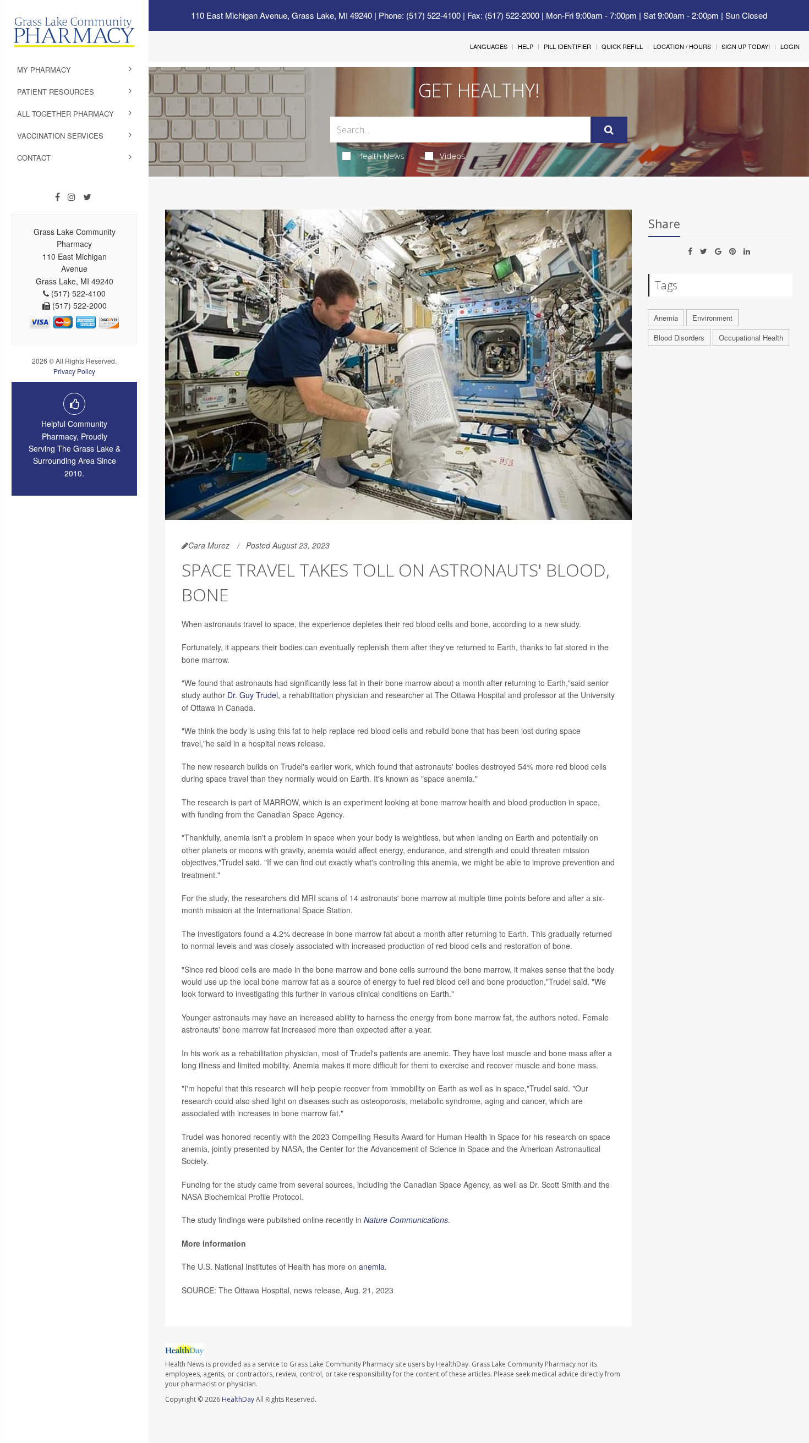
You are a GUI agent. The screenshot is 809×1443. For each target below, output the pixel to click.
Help (525, 46)
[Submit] (609, 130)
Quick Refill (622, 46)
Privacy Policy (74, 371)
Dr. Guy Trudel (252, 694)
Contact (34, 157)
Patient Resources (55, 91)
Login (790, 46)
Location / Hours (682, 46)
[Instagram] (71, 196)
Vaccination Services (60, 135)
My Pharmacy (44, 69)
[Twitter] (87, 196)
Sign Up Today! (745, 46)
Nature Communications (406, 1219)
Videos (453, 155)
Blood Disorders (679, 337)
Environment (712, 317)
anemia (372, 1266)
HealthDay (238, 1399)
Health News (380, 155)
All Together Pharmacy (65, 113)
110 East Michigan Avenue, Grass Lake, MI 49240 (281, 15)
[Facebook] (57, 196)
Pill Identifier (567, 46)
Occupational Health (751, 337)
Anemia (666, 317)
